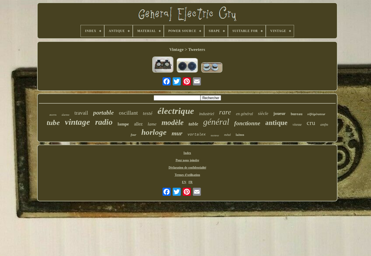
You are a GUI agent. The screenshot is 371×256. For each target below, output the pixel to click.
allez (138, 123)
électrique (175, 111)
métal (227, 135)
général (216, 121)
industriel (206, 114)
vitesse (297, 124)
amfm (324, 124)
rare (225, 112)
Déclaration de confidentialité (187, 167)
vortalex (197, 135)
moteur (215, 135)
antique (276, 122)
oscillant (128, 113)
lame (152, 123)
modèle (172, 122)
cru (311, 122)
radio (104, 121)
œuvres (53, 114)
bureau (296, 114)
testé (147, 113)
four (133, 135)
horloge (154, 132)
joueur (279, 113)
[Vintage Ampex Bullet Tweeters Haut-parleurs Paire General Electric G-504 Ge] (187, 66)
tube (53, 122)
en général (244, 114)
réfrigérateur (316, 114)
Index (187, 153)
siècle (263, 113)
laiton (240, 135)
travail (81, 113)
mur (177, 133)
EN (184, 182)
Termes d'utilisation (187, 175)
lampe (123, 124)
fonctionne (247, 123)
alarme (65, 114)
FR (191, 182)
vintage (77, 121)
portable (103, 112)
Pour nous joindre (187, 160)
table (193, 123)
